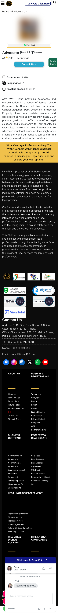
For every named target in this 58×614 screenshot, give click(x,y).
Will (32, 484)
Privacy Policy (14, 401)
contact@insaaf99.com (22, 354)
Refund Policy (14, 405)
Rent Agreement (38, 459)
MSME (34, 408)
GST (33, 426)
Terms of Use (14, 398)
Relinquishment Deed (40, 477)
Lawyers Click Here (38, 3)
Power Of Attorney (39, 481)
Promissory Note (15, 521)
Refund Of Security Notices (20, 528)
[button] (43, 290)
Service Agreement (16, 470)
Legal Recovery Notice (18, 514)
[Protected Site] (44, 301)
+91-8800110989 (20, 347)
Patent (34, 405)
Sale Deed (35, 456)
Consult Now (29, 64)
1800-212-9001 (25, 341)
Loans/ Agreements (17, 524)
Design (34, 401)
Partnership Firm (38, 430)
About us (12, 394)
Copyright (35, 398)
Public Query (53, 62)
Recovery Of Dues (16, 531)
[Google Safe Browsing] (15, 290)
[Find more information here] (30, 584)
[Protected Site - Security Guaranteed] (15, 312)
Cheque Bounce (15, 517)
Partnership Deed (16, 481)
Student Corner (15, 419)
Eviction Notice (38, 473)
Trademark (36, 394)
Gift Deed (35, 470)
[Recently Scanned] (15, 301)
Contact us (13, 415)
